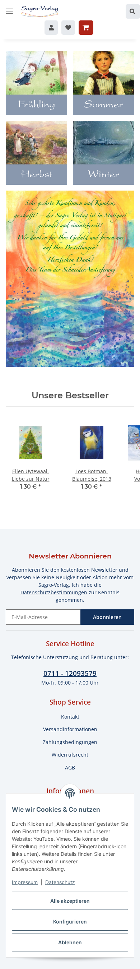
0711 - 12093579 (70, 673)
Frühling (36, 105)
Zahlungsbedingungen (70, 742)
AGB (70, 767)
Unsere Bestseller (70, 395)
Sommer (103, 105)
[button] (133, 11)
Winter (103, 175)
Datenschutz (60, 882)
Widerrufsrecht (70, 754)
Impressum (25, 882)
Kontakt (70, 716)
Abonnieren (107, 617)
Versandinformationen (70, 729)
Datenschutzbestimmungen (53, 592)
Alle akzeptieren (70, 901)
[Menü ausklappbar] (9, 8)
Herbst (36, 175)
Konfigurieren (70, 921)
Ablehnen (70, 942)
